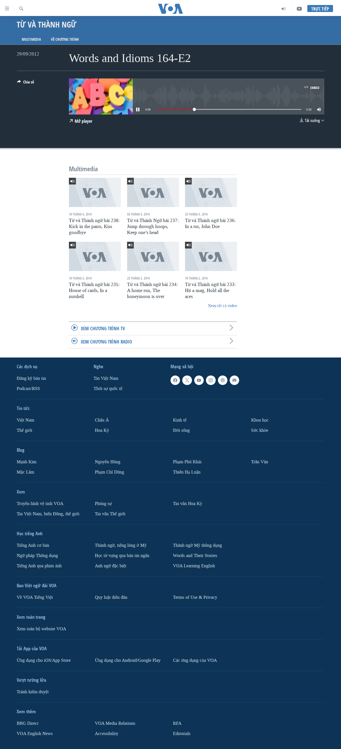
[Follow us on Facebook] (175, 380)
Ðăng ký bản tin (31, 378)
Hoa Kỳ (102, 430)
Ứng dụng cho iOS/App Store (44, 660)
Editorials (181, 733)
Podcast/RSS (28, 389)
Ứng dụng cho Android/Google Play (128, 660)
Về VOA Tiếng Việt (35, 597)
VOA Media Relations (115, 723)
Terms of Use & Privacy (195, 597)
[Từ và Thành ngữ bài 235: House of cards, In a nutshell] (95, 256)
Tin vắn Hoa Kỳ (187, 503)
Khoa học (260, 420)
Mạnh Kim (26, 462)
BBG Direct (27, 723)
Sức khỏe (259, 430)
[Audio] (283, 8)
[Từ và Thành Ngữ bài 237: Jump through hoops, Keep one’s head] (153, 192)
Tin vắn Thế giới (110, 514)
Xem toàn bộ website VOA (41, 629)
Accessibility (106, 733)
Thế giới (24, 430)
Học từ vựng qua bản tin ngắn (122, 555)
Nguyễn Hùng (107, 462)
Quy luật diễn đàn (111, 597)
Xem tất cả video (222, 305)
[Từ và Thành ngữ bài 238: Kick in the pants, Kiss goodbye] (95, 192)
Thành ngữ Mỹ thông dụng (197, 545)
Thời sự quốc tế (108, 389)
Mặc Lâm (25, 472)
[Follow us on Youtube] (199, 380)
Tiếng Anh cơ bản (33, 545)
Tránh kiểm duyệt (33, 692)
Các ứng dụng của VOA (195, 660)
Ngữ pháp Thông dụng (37, 555)
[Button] (25, 83)
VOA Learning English (194, 566)
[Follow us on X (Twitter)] (187, 380)
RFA (177, 723)
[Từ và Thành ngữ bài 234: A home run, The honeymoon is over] (153, 256)
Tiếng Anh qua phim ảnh (39, 566)
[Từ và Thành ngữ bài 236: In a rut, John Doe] (211, 192)
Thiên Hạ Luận (186, 472)
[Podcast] (222, 380)
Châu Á (102, 420)
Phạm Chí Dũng (109, 472)
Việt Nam (25, 420)
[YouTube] (299, 8)
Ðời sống (181, 430)
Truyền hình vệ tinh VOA (40, 503)
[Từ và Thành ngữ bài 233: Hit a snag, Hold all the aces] (211, 256)
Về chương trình (65, 39)
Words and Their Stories (195, 555)
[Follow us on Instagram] (210, 380)
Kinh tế (179, 420)
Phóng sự (103, 503)
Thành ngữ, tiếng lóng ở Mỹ (121, 545)
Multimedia (31, 39)
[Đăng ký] (234, 380)
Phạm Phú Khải (187, 462)
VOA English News (35, 733)
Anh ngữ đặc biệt (110, 566)
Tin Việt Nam (106, 378)
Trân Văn (259, 462)
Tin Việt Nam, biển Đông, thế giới (48, 514)
